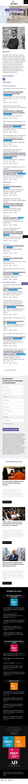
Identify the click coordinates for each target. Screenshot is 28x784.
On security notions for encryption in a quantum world (14, 125)
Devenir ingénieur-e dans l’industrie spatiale (13, 658)
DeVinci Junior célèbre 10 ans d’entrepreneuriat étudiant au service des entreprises (13, 615)
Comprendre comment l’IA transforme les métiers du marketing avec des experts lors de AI (13, 712)
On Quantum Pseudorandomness (12, 186)
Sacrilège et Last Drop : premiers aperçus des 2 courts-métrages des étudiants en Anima (13, 705)
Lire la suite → (7, 502)
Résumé (5, 102)
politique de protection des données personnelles (11, 454)
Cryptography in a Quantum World (13, 258)
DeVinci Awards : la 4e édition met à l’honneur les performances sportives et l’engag (12, 628)
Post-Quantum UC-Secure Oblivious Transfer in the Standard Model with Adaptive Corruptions (13, 352)
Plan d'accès (10, 773)
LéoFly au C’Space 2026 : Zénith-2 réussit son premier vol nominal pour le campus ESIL (13, 667)
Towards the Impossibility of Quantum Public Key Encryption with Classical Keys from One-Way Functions (14, 154)
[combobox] (13, 390)
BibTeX (15, 102)
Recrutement (14, 734)
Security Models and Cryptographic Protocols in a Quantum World (13, 92)
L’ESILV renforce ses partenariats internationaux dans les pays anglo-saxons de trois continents (12, 523)
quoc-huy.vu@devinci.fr (8, 75)
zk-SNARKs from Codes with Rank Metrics (12, 289)
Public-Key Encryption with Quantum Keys (13, 246)
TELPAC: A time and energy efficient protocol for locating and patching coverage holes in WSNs (13, 171)
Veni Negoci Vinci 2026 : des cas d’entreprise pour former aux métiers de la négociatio (13, 621)
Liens (10, 102)
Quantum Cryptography (10, 217)
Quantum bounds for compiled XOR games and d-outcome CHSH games (13, 204)
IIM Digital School (14, 681)
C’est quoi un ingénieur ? (9, 663)
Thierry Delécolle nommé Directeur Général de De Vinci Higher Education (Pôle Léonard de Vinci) (13, 564)
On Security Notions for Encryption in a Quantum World (14, 272)
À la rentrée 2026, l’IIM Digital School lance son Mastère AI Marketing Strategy (12, 483)
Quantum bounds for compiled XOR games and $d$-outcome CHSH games (13, 111)
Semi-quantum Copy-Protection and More (13, 322)
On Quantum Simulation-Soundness (13, 139)
